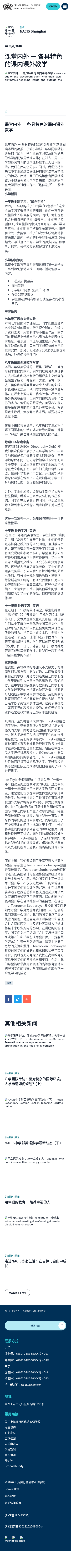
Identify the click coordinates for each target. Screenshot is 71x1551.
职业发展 (10, 1433)
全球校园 (10, 1438)
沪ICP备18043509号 (17, 1515)
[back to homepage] (21, 6)
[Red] (23, 1539)
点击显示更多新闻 (17, 1292)
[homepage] (6, 111)
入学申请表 (11, 1444)
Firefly (9, 1460)
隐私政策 (10, 1496)
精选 (9, 983)
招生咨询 (10, 1427)
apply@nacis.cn (31, 1384)
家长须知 (10, 1455)
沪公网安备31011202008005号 (24, 1526)
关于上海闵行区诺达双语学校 (22, 1422)
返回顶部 (36, 1325)
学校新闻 (10, 1449)
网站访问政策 (13, 1503)
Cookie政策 (12, 1489)
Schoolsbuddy (14, 1466)
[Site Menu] (64, 6)
